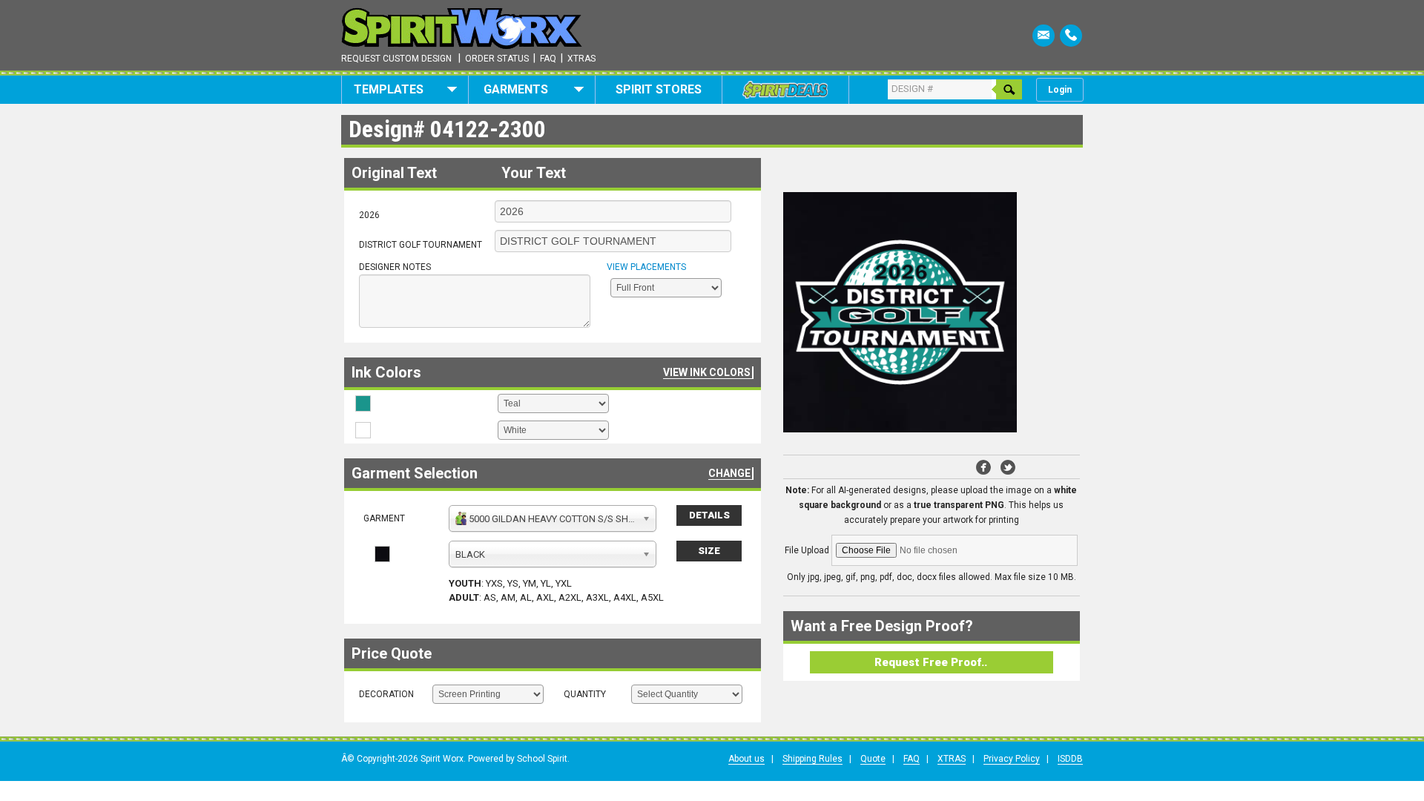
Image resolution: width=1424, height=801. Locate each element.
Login (1060, 90)
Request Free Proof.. (930, 662)
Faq (548, 58)
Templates (388, 89)
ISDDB (1070, 759)
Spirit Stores (659, 89)
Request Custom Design (396, 58)
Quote (873, 759)
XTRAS (951, 759)
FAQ (911, 759)
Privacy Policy (1011, 759)
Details (709, 515)
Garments (516, 89)
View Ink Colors (707, 372)
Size (709, 550)
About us (746, 759)
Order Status (497, 58)
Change (729, 473)
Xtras (581, 58)
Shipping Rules (812, 759)
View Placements (646, 267)
